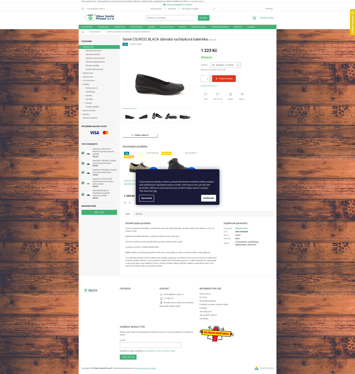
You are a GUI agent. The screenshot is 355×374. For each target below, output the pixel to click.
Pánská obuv (88, 73)
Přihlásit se (128, 357)
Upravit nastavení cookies (145, 368)
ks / (99, 212)
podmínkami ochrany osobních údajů (160, 351)
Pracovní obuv (89, 80)
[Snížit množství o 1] (210, 80)
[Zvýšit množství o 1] (210, 77)
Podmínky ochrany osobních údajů (213, 304)
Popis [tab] (127, 213)
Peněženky (90, 91)
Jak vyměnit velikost (196, 1)
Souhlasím (208, 198)
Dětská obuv (88, 77)
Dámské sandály (92, 65)
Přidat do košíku (226, 78)
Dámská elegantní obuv (95, 61)
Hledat (203, 18)
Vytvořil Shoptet (267, 368)
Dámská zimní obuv (94, 50)
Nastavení (146, 198)
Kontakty (203, 308)
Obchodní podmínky (190, 9)
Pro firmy (172, 9)
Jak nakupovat (205, 311)
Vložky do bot (91, 88)
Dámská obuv (88, 47)
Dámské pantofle (93, 54)
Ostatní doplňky (92, 106)
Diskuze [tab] (139, 213)
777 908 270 (168, 298)
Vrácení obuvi (156, 9)
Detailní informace (208, 85)
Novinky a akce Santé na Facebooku (179, 302)
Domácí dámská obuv (94, 69)
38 (125, 202)
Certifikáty (203, 318)
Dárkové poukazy (90, 118)
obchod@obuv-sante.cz (174, 294)
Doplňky (86, 84)
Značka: (136, 44)
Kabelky (89, 95)
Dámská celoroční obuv (95, 58)
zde (155, 191)
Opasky (89, 103)
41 (130, 202)
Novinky (86, 114)
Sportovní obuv (89, 110)
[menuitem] (87, 27)
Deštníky (89, 99)
